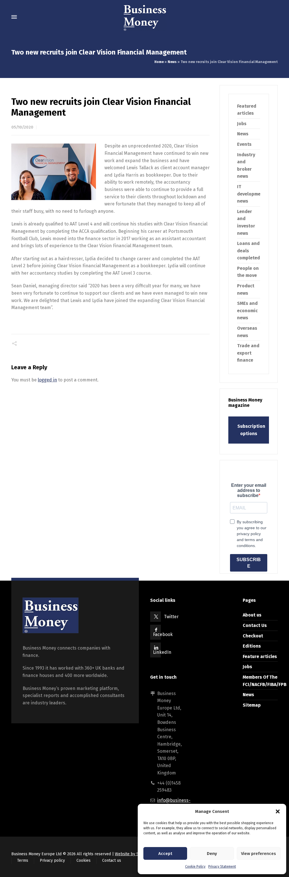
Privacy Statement (222, 867)
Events (244, 144)
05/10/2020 (22, 127)
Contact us (111, 860)
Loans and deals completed (248, 251)
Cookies (83, 860)
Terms (22, 860)
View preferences (258, 853)
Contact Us (255, 625)
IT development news (251, 194)
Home (159, 62)
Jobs (241, 123)
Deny (212, 853)
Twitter (171, 616)
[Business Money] (144, 17)
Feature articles (260, 656)
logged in (47, 380)
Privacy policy (52, 860)
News (172, 62)
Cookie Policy (195, 867)
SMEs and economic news (247, 310)
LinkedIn (162, 652)
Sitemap (252, 705)
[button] (278, 811)
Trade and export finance (248, 353)
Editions (252, 646)
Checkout (253, 636)
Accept (165, 853)
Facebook (163, 634)
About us (252, 615)
